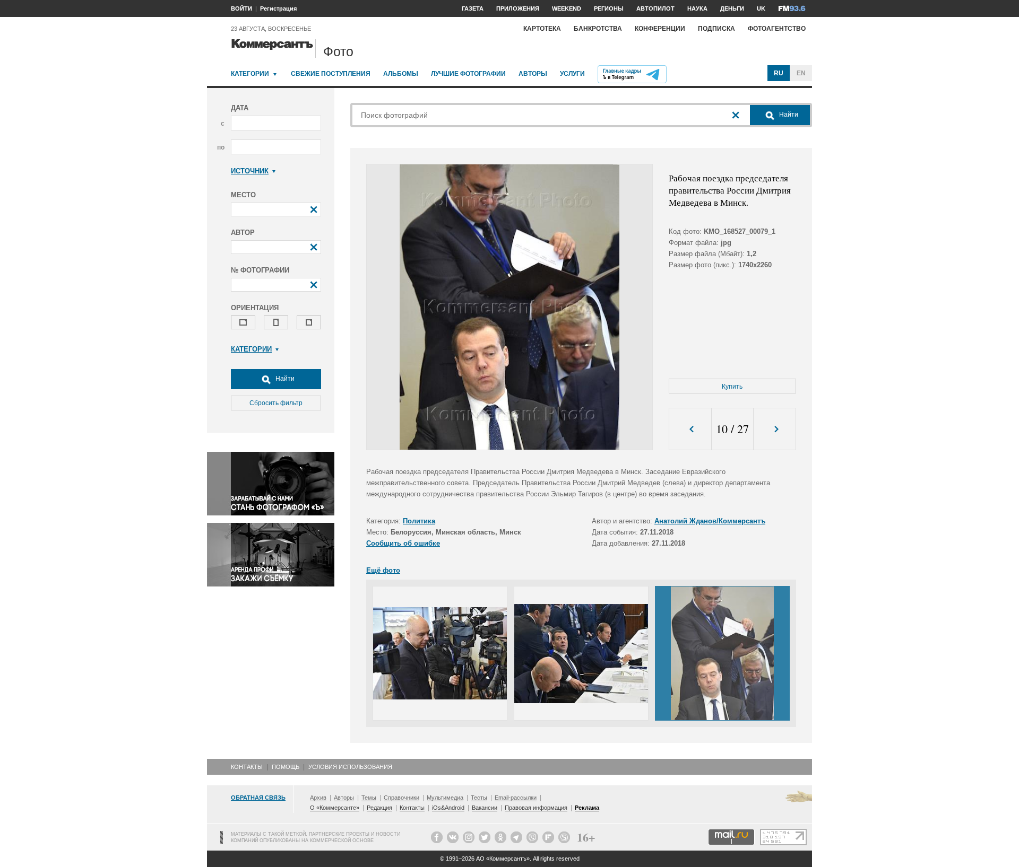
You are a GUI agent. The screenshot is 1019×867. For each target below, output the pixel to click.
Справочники (401, 797)
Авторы (533, 73)
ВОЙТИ (241, 8)
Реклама (587, 807)
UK (761, 8)
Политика (419, 521)
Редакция (379, 807)
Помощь (285, 767)
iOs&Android (448, 807)
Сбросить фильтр (276, 403)
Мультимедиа (445, 797)
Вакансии (484, 807)
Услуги (572, 73)
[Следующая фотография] (775, 429)
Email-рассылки (516, 797)
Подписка (716, 28)
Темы (368, 797)
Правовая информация (536, 807)
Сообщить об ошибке (403, 543)
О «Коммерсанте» (334, 807)
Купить (732, 386)
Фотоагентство (777, 28)
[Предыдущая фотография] (690, 429)
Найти (284, 378)
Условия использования (350, 767)
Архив (318, 797)
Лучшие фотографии (468, 73)
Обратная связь (258, 797)
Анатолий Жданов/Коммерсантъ (709, 521)
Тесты (479, 797)
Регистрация (278, 8)
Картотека (542, 28)
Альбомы (400, 73)
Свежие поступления (330, 73)
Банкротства (598, 28)
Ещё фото (383, 570)
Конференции (660, 28)
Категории (250, 73)
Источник (250, 171)
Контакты (247, 767)
